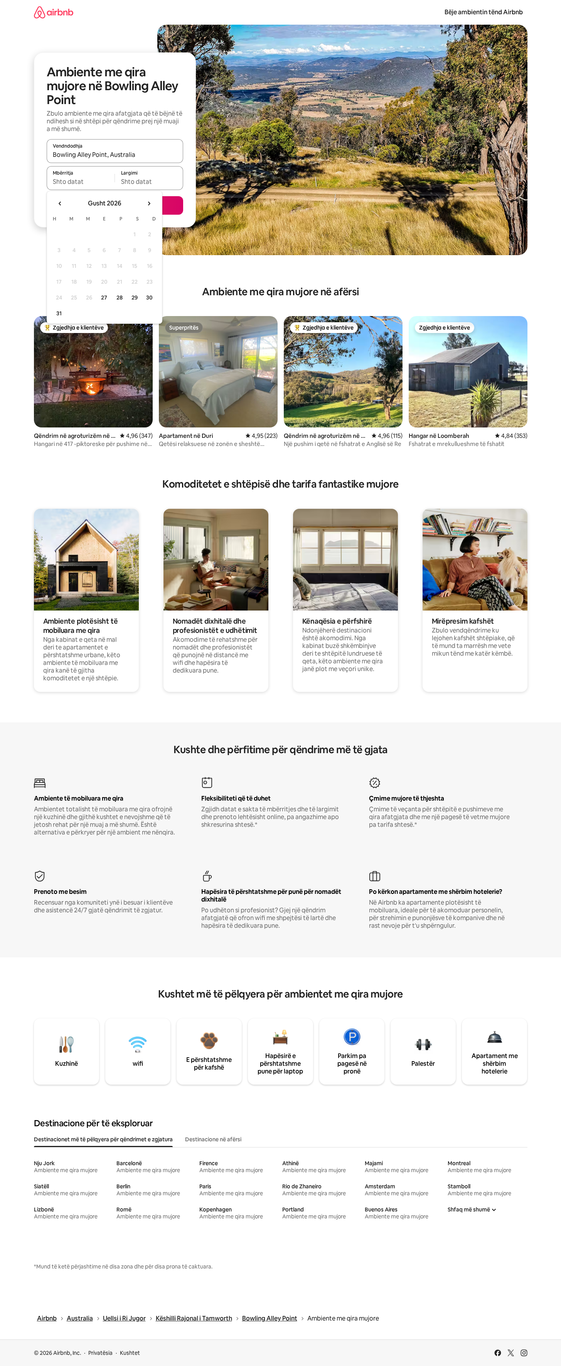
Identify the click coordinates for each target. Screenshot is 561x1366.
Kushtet (130, 1352)
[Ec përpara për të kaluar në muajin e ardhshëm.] (149, 203)
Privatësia (100, 1352)
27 (104, 297)
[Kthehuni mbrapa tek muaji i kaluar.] (60, 203)
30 (149, 297)
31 (59, 313)
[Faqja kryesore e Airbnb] (53, 12)
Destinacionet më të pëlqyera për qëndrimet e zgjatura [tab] (103, 1139)
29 (134, 297)
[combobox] (115, 154)
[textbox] (81, 181)
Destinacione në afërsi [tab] (213, 1139)
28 (119, 297)
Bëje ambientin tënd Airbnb (484, 12)
